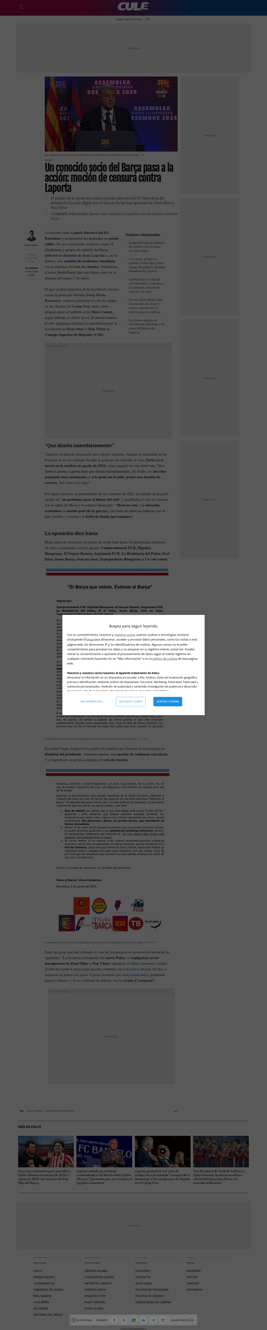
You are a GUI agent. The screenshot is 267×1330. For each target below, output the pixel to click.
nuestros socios (124, 635)
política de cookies (165, 658)
